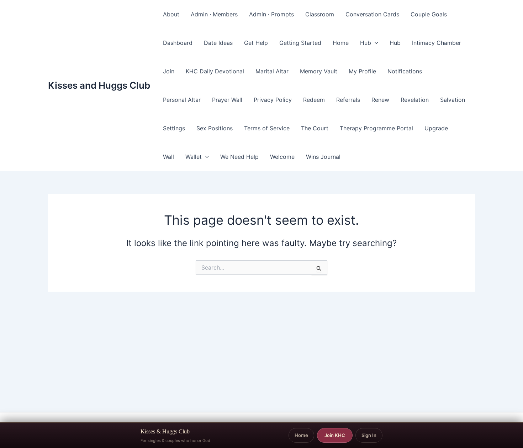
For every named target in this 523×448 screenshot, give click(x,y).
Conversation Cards (372, 14)
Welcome (282, 156)
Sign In (368, 435)
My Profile (362, 71)
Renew (380, 99)
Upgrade (436, 128)
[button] (374, 42)
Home (341, 42)
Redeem (314, 99)
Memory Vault (318, 71)
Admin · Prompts (271, 14)
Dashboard (177, 42)
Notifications (404, 71)
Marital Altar (272, 71)
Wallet (193, 156)
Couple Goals (429, 14)
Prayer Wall (227, 99)
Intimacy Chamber (436, 42)
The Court (314, 128)
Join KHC (334, 435)
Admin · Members (214, 14)
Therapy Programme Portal (376, 128)
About (171, 14)
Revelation (415, 99)
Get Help (256, 42)
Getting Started (300, 42)
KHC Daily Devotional (215, 71)
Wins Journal (323, 156)
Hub (365, 42)
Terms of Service (267, 128)
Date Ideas (218, 42)
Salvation (452, 99)
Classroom (319, 14)
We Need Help (239, 156)
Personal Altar (182, 99)
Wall (168, 156)
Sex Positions (214, 128)
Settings (174, 128)
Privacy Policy (273, 99)
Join (168, 71)
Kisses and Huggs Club (99, 85)
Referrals (348, 99)
